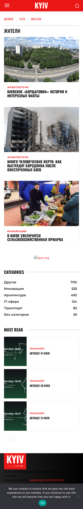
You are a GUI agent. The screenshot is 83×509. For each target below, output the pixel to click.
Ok (42, 503)
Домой (8, 19)
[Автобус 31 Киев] (15, 416)
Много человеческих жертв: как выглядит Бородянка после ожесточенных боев (34, 165)
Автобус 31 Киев (40, 418)
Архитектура (18, 87)
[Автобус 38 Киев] (15, 383)
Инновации (17, 231)
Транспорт (37, 349)
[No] (78, 496)
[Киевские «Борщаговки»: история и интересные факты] (41, 59)
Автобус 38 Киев (40, 385)
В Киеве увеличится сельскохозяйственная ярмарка (35, 237)
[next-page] (13, 438)
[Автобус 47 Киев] (15, 351)
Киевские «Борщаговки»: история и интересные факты (37, 93)
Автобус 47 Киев (40, 353)
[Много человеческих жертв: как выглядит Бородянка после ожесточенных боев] (41, 129)
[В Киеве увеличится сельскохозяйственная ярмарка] (41, 203)
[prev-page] (6, 438)
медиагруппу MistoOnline (46, 480)
